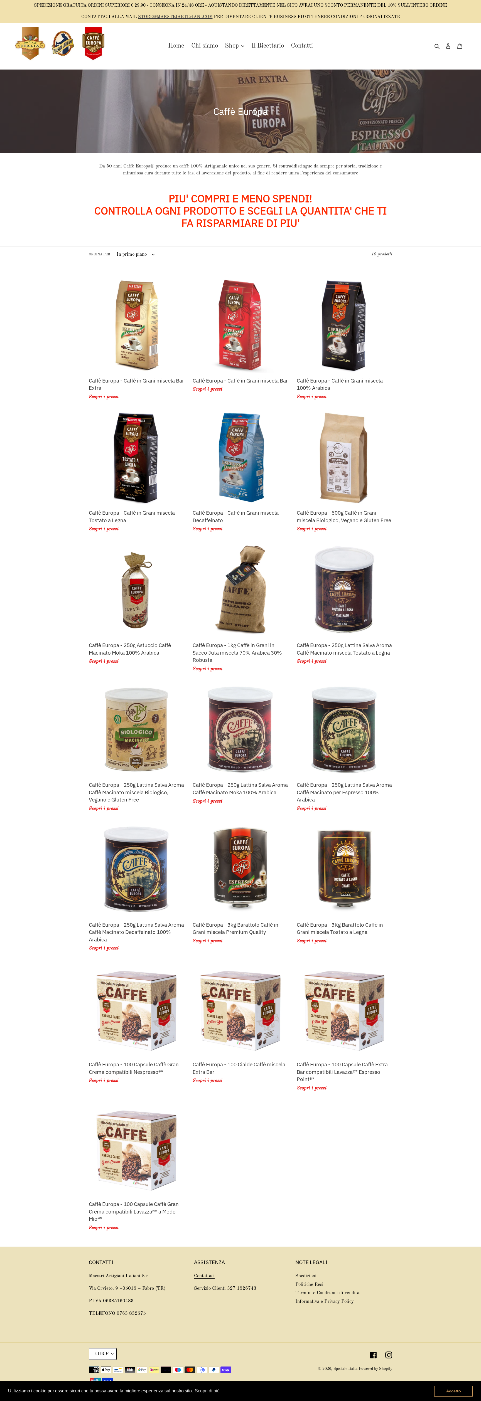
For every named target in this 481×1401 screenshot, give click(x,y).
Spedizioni (305, 1276)
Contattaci (204, 1276)
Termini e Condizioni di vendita (327, 1293)
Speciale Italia (345, 1369)
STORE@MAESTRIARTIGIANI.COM (175, 17)
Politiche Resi (309, 1284)
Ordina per (99, 254)
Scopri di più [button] (207, 1390)
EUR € (101, 1353)
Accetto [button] (453, 1391)
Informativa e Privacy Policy (324, 1301)
